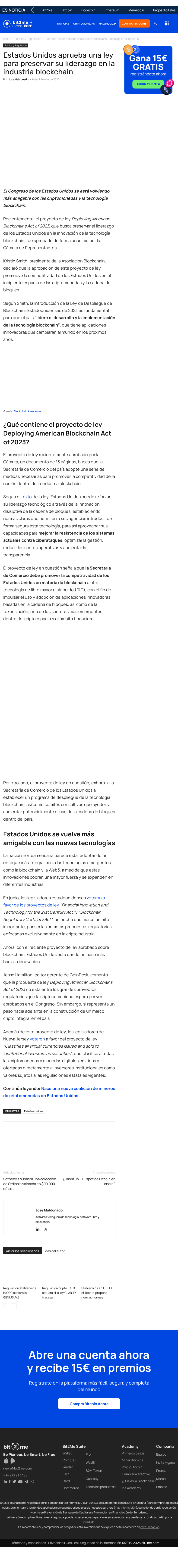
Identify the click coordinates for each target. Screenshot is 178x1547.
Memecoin (136, 10)
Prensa (161, 1470)
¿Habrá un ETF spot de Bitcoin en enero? (89, 1181)
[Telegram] (71, 93)
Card (66, 1481)
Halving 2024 (108, 23)
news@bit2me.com (17, 1468)
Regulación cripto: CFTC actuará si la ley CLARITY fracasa (59, 1292)
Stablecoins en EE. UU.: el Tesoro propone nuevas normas (97, 1292)
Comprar (69, 1460)
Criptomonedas (84, 23)
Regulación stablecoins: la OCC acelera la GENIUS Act (20, 1292)
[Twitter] (18, 93)
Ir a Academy (131, 1488)
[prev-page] (6, 1306)
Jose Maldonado (18, 79)
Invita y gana (165, 1462)
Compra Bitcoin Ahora (89, 1403)
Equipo (161, 1454)
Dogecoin (88, 10)
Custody (92, 1478)
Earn (66, 1474)
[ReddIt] (50, 93)
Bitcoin (67, 10)
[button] (155, 23)
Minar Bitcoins (132, 1460)
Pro (88, 1454)
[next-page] (13, 1306)
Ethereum (112, 10)
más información (125, 1508)
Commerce (71, 1488)
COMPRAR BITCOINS (134, 23)
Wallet (67, 1453)
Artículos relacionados (22, 1251)
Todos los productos (100, 1487)
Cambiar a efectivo (136, 1474)
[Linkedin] (39, 93)
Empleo (161, 1487)
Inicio (6, 39)
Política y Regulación (28, 39)
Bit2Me (47, 10)
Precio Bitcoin (132, 1467)
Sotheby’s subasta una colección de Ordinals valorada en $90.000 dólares (29, 1184)
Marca (161, 1478)
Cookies (72, 1543)
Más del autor (54, 1251)
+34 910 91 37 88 (15, 1475)
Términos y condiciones (29, 1543)
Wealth (91, 1462)
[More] (83, 93)
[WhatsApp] (29, 93)
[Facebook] (8, 93)
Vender (68, 1467)
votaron (37, 1039)
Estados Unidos (33, 1111)
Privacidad (56, 1543)
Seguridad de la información (100, 1543)
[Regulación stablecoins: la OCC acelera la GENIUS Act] (20, 1272)
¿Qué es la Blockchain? (139, 1481)
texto (26, 496)
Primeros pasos (133, 1453)
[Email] (61, 93)
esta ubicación (149, 1527)
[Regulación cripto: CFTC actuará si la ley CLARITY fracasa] (59, 1272)
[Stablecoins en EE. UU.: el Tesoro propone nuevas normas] (98, 1272)
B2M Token (94, 1470)
